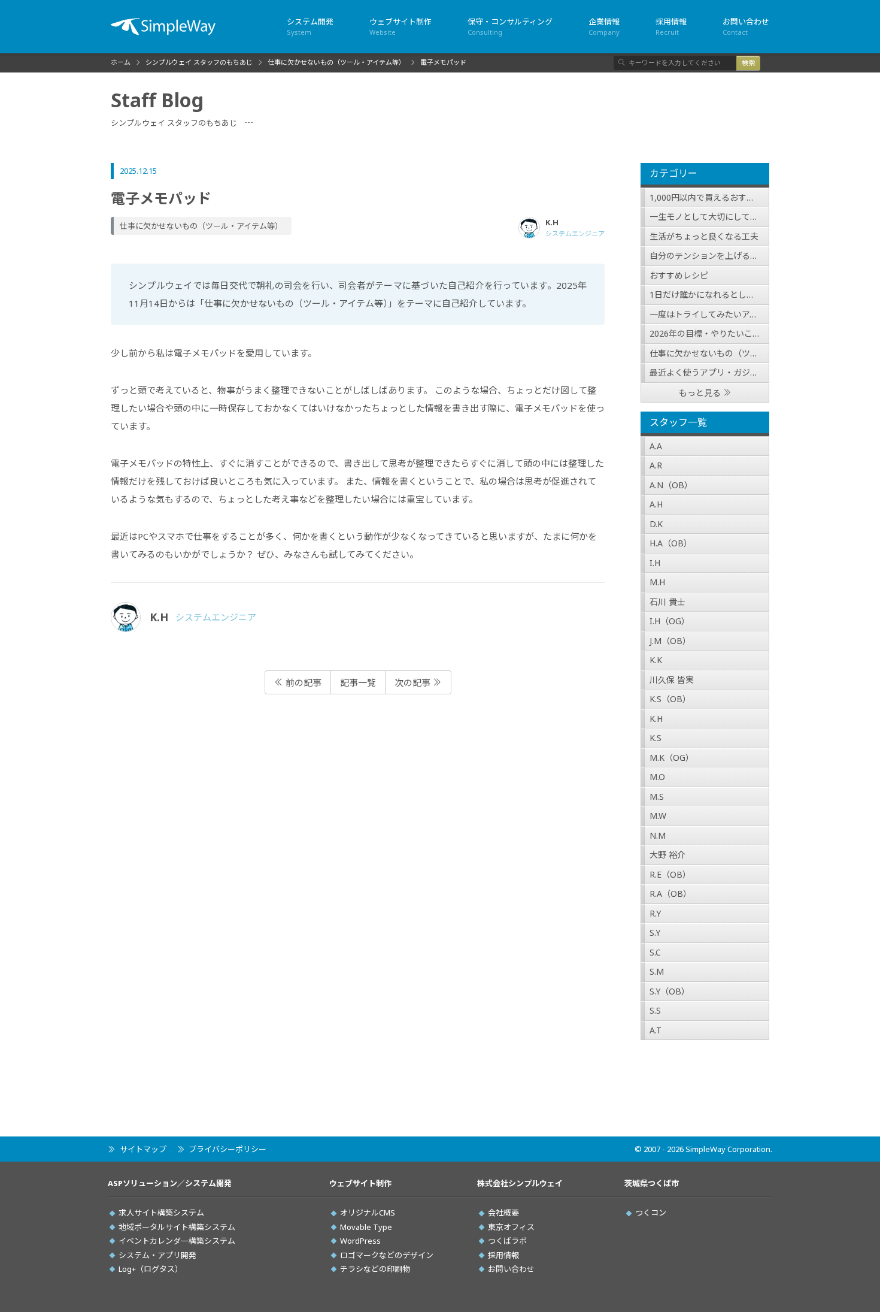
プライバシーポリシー (227, 1149)
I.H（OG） (670, 621)
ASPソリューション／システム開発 (170, 1183)
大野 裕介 (667, 854)
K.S (655, 737)
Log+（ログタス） (151, 1268)
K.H (656, 718)
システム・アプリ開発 (157, 1255)
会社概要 (503, 1212)
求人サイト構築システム (161, 1212)
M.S (657, 796)
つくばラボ (507, 1240)
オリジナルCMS (367, 1212)
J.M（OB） (670, 640)
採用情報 (671, 26)
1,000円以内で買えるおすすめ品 (709, 197)
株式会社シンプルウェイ (520, 1183)
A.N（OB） (671, 485)
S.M (657, 971)
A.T (655, 1030)
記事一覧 (358, 682)
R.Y (655, 913)
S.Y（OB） (670, 991)
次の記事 (414, 682)
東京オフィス (511, 1227)
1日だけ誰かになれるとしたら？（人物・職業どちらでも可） (709, 294)
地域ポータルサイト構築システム (177, 1227)
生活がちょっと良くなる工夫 (704, 236)
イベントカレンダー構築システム (177, 1240)
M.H (657, 582)
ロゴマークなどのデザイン (386, 1255)
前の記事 (302, 682)
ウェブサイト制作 (400, 26)
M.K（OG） (672, 757)
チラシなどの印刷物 (375, 1268)
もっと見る (700, 392)
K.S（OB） (670, 699)
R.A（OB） (670, 893)
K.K (656, 660)
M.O (657, 776)
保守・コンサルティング (510, 26)
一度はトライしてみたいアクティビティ (709, 314)
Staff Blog (157, 100)
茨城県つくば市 (651, 1183)
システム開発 (310, 26)
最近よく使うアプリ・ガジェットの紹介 (709, 372)
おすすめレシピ (679, 275)
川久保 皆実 (672, 679)
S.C (655, 952)
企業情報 (604, 26)
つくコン (650, 1212)
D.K (656, 524)
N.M (658, 835)
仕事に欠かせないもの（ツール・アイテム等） (709, 353)
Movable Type (366, 1227)
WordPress (360, 1240)
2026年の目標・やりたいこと (705, 333)
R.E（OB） (670, 874)
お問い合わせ (746, 26)
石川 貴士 (667, 601)
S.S (655, 1010)
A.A (656, 446)
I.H (655, 563)
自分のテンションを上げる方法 (708, 255)
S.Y (655, 932)
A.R (656, 465)
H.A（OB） (671, 543)
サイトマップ (143, 1149)
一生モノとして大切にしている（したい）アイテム (709, 216)
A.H (656, 504)
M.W (658, 815)
